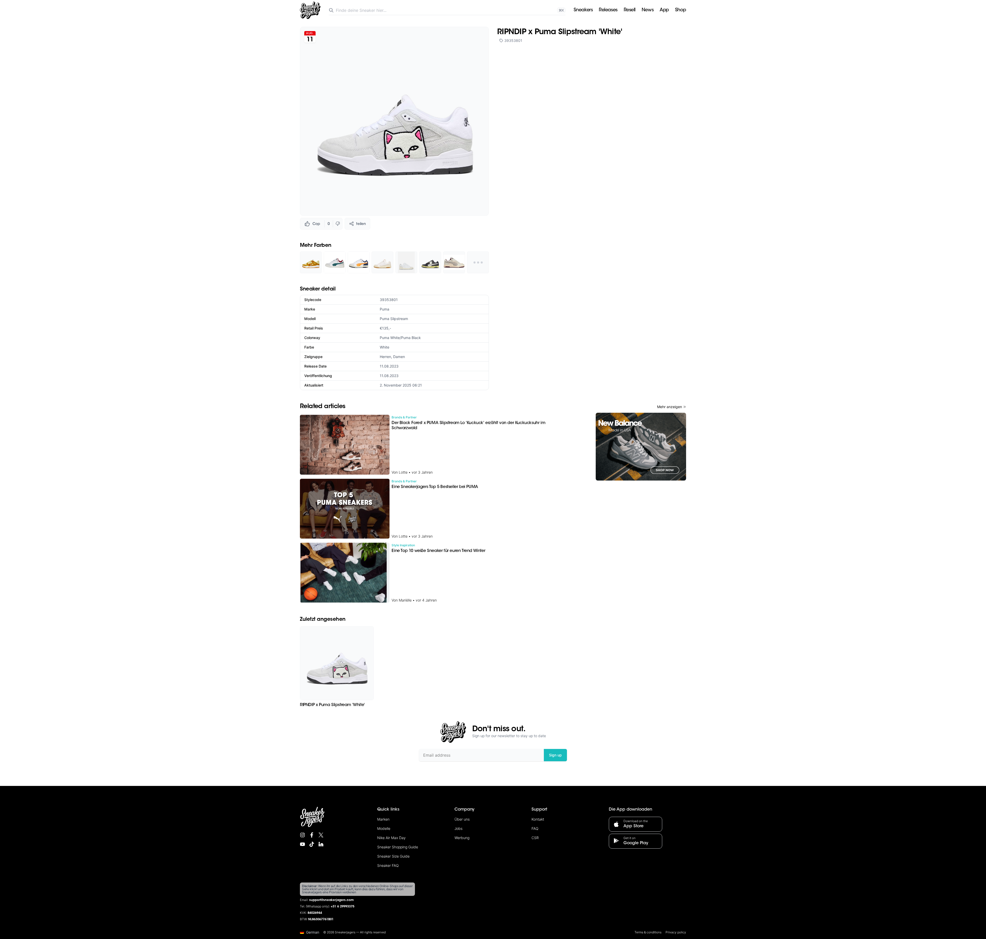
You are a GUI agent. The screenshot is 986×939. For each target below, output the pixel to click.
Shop (680, 10)
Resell (630, 10)
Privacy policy (676, 932)
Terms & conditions (647, 932)
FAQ (535, 828)
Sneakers (583, 10)
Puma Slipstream (394, 318)
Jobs (458, 828)
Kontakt (538, 819)
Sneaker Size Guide (393, 856)
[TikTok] (311, 844)
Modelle (383, 828)
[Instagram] (302, 835)
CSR (535, 837)
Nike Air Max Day (391, 837)
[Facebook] (311, 835)
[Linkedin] (321, 844)
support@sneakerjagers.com (331, 900)
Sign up (555, 755)
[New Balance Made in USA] (641, 447)
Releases (608, 10)
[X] (321, 835)
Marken (383, 819)
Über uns (462, 819)
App (664, 10)
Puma (384, 309)
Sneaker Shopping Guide (397, 847)
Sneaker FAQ (388, 865)
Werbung (461, 837)
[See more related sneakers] (478, 262)
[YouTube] (302, 844)
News (647, 10)
